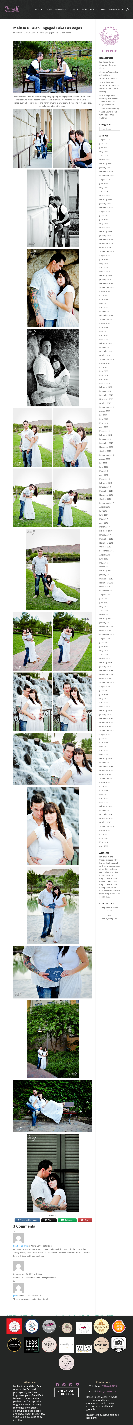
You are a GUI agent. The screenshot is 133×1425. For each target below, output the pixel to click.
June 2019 (103, 419)
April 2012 (103, 750)
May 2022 (103, 303)
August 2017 (104, 507)
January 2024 (105, 235)
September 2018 (106, 455)
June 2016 (103, 559)
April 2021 (103, 335)
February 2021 (105, 343)
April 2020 (103, 379)
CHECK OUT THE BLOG (66, 1392)
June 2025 (103, 183)
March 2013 (104, 706)
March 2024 (104, 227)
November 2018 (106, 447)
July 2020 (103, 367)
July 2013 (103, 690)
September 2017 (106, 503)
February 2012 (105, 758)
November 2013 (106, 674)
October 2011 (105, 774)
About (92, 9)
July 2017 (103, 511)
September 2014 (106, 634)
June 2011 (103, 790)
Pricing (72, 9)
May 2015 (103, 606)
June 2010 (103, 838)
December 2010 (106, 814)
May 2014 (103, 650)
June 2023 (103, 259)
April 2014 (103, 654)
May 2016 (103, 563)
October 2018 (105, 451)
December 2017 (106, 491)
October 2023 (105, 247)
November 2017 (106, 495)
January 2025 (105, 203)
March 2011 (104, 802)
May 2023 (103, 263)
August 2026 (104, 139)
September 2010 (106, 826)
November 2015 (106, 583)
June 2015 (103, 602)
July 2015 (103, 598)
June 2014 (103, 646)
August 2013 (104, 686)
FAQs (103, 9)
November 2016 (106, 543)
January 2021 (105, 347)
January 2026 (105, 167)
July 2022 (103, 295)
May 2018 (103, 471)
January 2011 (105, 810)
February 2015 (105, 618)
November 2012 (106, 722)
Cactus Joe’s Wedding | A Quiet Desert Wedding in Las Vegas (109, 75)
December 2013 (106, 670)
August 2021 (104, 323)
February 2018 (105, 483)
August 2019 (104, 411)
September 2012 (106, 730)
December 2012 (106, 718)
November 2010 (106, 818)
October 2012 (105, 726)
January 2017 (105, 535)
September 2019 (106, 407)
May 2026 (103, 151)
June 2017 (103, 515)
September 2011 (106, 778)
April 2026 (103, 155)
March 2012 (104, 754)
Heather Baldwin (20, 1246)
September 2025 (106, 175)
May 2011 (103, 794)
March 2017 (104, 527)
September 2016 (106, 551)
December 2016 (106, 539)
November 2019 (106, 399)
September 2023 (106, 251)
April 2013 (103, 702)
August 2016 (104, 555)
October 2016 (105, 547)
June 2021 (103, 327)
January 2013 (105, 714)
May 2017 (103, 519)
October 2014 (105, 630)
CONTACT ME (38, 9)
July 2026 (103, 143)
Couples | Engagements (47, 32)
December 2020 (106, 351)
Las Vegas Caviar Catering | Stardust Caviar (107, 65)
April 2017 (103, 523)
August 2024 (104, 211)
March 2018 (104, 479)
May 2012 (103, 746)
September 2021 (106, 319)
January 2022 (105, 311)
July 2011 (103, 786)
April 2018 (103, 475)
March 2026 (104, 159)
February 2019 (105, 435)
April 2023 (103, 267)
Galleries (59, 9)
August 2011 (104, 782)
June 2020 (103, 371)
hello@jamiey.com (109, 918)
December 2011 (106, 766)
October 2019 (105, 403)
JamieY (19, 32)
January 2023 (105, 279)
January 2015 (105, 622)
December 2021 (106, 315)
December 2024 (106, 207)
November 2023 (106, 243)
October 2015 (105, 586)
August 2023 (104, 255)
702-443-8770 (109, 1386)
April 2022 (103, 307)
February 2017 (105, 531)
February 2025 (105, 199)
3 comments (65, 32)
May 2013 (103, 698)
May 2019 (103, 423)
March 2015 (104, 614)
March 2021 (104, 339)
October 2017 (105, 499)
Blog (84, 9)
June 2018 (103, 467)
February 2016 (105, 570)
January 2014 (105, 666)
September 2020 (106, 359)
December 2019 (106, 395)
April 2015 (103, 610)
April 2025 (103, 191)
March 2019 (104, 431)
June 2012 (103, 742)
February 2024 (105, 231)
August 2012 (104, 734)
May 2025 (103, 187)
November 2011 (106, 770)
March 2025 (104, 195)
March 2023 (104, 271)
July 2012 (103, 738)
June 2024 (103, 219)
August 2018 (104, 459)
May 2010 (103, 842)
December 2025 (106, 171)
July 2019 (103, 415)
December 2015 (106, 579)
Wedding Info (115, 9)
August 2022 (104, 291)
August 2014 (104, 638)
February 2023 (105, 275)
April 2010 (103, 846)
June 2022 (103, 299)
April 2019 (103, 427)
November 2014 (106, 626)
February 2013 (105, 710)
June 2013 (103, 694)
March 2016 (104, 566)
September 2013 (106, 682)
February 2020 (105, 387)
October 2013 (105, 678)
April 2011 (103, 798)
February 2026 (105, 163)
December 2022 (106, 283)
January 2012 (105, 762)
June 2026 (103, 147)
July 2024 (103, 215)
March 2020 (104, 383)
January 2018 (105, 487)
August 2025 (104, 179)
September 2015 (106, 590)
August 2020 (104, 363)
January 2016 (105, 574)
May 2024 (103, 223)
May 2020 (103, 375)
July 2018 (103, 463)
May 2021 (103, 331)
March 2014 (104, 658)
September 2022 (106, 287)
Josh (15, 1295)
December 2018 (106, 443)
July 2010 (103, 834)
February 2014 (105, 662)
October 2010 (105, 822)
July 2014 (103, 642)
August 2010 (104, 830)
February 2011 (105, 806)
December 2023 (106, 239)
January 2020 (105, 391)
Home (49, 9)
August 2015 (104, 594)
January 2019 (105, 439)
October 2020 (105, 355)
